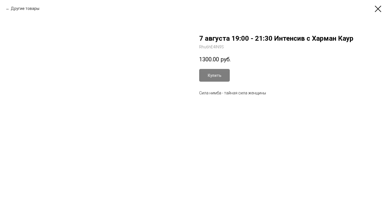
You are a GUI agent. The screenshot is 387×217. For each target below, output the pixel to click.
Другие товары (25, 8)
